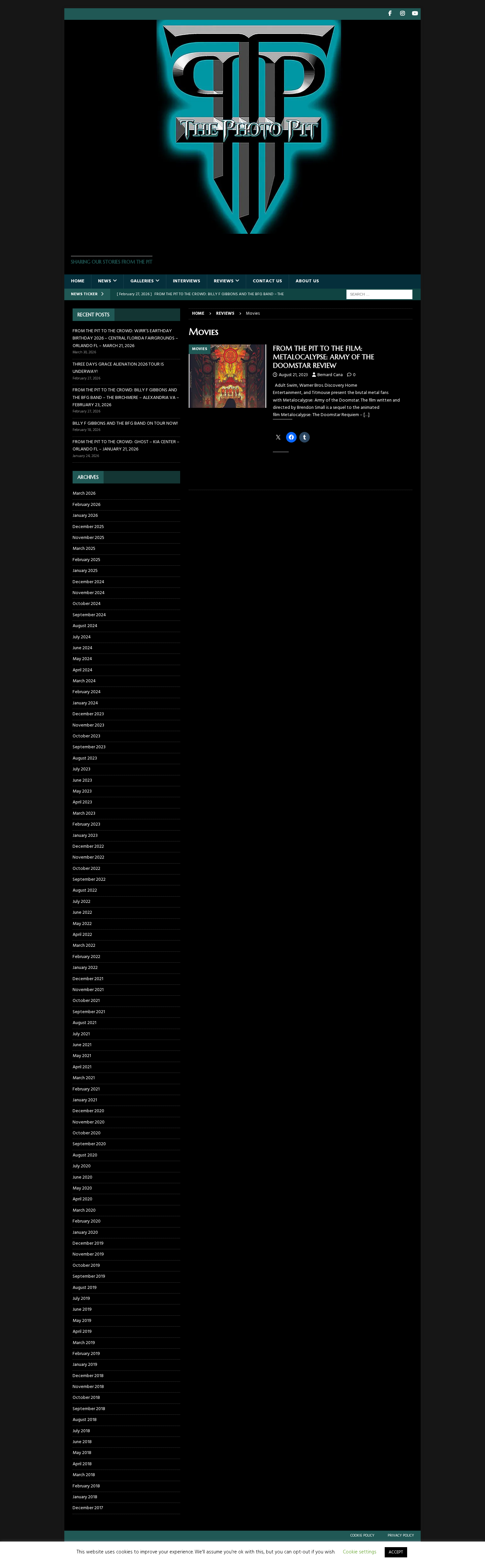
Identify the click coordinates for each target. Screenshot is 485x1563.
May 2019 (82, 1321)
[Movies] (227, 376)
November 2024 (89, 593)
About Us (307, 281)
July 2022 (81, 902)
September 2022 (89, 879)
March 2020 (84, 1210)
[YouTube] (415, 14)
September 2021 (89, 1012)
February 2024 (87, 692)
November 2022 (88, 857)
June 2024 (82, 648)
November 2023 (88, 725)
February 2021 (86, 1089)
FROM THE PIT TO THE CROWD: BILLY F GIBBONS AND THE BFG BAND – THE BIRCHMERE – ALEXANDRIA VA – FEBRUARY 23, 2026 (126, 397)
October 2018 (86, 1398)
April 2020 (82, 1199)
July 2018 (81, 1431)
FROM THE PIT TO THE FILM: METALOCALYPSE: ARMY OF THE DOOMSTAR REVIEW (323, 357)
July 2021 (81, 1034)
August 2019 (85, 1288)
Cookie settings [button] (359, 1552)
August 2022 (85, 890)
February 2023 (86, 824)
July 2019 (81, 1298)
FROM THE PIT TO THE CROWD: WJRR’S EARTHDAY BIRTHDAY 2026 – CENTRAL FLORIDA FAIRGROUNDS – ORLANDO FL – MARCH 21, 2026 (125, 338)
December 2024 (88, 582)
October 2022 (86, 868)
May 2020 (82, 1188)
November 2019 (88, 1254)
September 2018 (89, 1409)
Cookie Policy (362, 1536)
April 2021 (82, 1067)
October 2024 (87, 604)
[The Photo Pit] (242, 230)
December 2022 (88, 846)
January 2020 (85, 1232)
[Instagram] (402, 14)
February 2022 (86, 957)
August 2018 (85, 1420)
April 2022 (82, 935)
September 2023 (89, 747)
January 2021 (85, 1100)
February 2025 (86, 560)
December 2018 (88, 1376)
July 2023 (81, 769)
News (104, 281)
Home (77, 281)
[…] (367, 415)
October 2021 (86, 1001)
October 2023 (86, 736)
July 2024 (82, 637)
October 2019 (86, 1265)
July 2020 (82, 1166)
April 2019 (82, 1331)
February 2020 (87, 1221)
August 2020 (85, 1155)
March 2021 (84, 1078)
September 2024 (89, 615)
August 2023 (85, 758)
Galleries (142, 281)
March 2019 (84, 1343)
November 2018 (88, 1387)
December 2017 (88, 1508)
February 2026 (86, 505)
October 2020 (87, 1133)
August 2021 (84, 1023)
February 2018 (86, 1486)
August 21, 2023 (293, 375)
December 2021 (88, 979)
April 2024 (82, 670)
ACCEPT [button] (396, 1552)
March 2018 (84, 1475)
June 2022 (82, 912)
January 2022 (85, 968)
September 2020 (89, 1144)
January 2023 (85, 835)
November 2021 (88, 990)
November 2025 (88, 538)
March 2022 (84, 945)
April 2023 (82, 802)
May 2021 (82, 1056)
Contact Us (267, 281)
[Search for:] (379, 294)
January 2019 (85, 1364)
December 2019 (88, 1243)
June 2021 (82, 1045)
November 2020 (89, 1122)
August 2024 (85, 626)
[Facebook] (390, 14)
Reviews (224, 281)
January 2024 (85, 703)
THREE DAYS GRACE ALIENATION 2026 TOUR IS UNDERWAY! (118, 368)
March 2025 (84, 548)
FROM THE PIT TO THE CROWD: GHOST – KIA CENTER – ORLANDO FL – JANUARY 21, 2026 (126, 445)
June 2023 (82, 780)
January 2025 (85, 571)
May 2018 (82, 1453)
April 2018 (82, 1464)
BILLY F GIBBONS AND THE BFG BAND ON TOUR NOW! (125, 423)
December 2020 (88, 1111)
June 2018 (82, 1442)
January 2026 (85, 515)
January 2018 (85, 1497)
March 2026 (84, 493)
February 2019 (86, 1354)
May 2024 (82, 659)
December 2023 (88, 714)
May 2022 (82, 924)
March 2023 (84, 813)
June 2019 (82, 1309)
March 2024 (84, 681)
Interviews (186, 281)
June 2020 (82, 1177)
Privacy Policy (401, 1536)
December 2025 (88, 527)
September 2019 (89, 1276)
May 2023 (82, 791)
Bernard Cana (330, 375)
